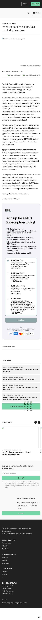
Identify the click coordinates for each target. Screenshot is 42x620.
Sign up (21, 478)
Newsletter (5, 549)
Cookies (4, 600)
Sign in (25, 4)
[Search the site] (28, 13)
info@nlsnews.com (8, 591)
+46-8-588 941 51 (7, 593)
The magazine (6, 543)
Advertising (5, 563)
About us (5, 557)
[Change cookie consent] (39, 617)
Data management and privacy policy (14, 603)
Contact (4, 560)
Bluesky (4, 574)
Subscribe (35, 4)
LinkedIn (4, 571)
